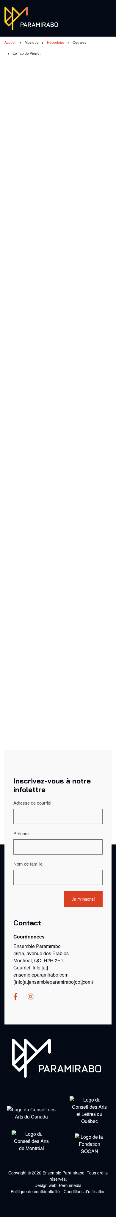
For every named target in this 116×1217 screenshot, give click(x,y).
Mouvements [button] (23, 701)
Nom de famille (28, 864)
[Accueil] (31, 17)
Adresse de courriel (32, 803)
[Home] (56, 1057)
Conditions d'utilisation (85, 1191)
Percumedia (70, 1185)
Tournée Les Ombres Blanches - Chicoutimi (68, 286)
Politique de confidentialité (35, 1191)
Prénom (21, 833)
